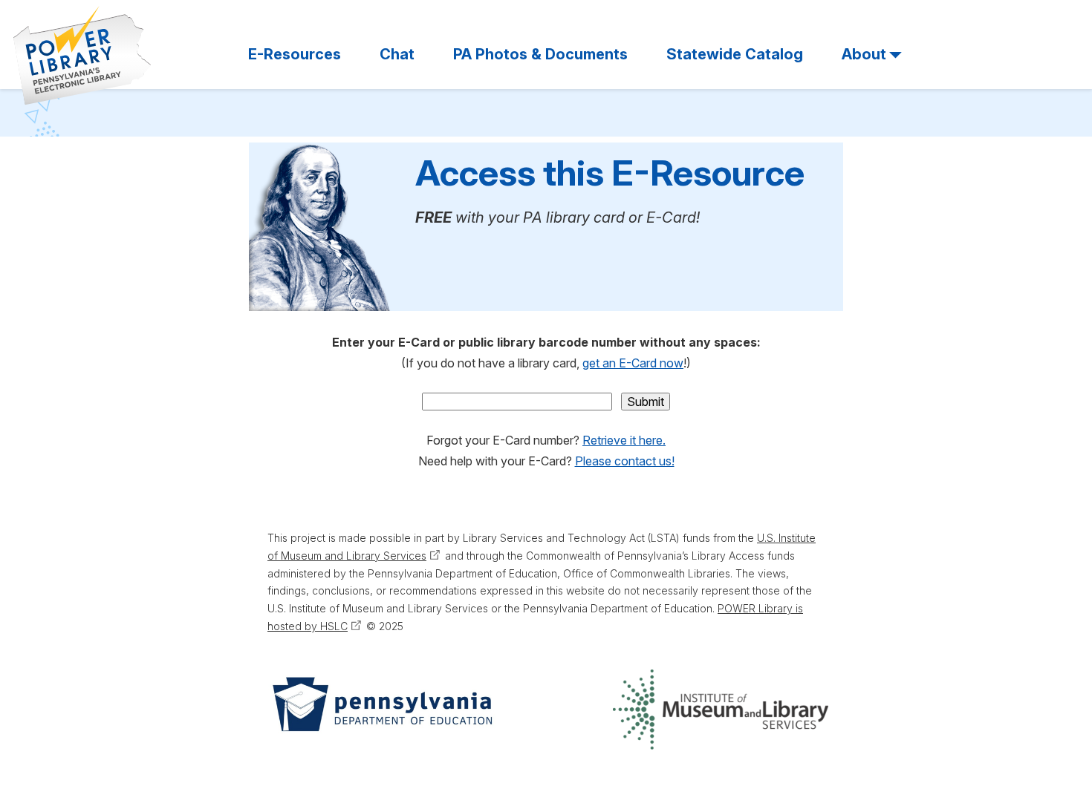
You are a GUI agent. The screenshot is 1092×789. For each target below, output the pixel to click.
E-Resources (294, 54)
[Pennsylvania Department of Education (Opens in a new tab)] (381, 709)
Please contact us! (625, 461)
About (864, 54)
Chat (397, 54)
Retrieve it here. (624, 440)
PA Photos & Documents (540, 54)
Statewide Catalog (734, 54)
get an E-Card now (632, 363)
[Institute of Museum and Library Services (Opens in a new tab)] (720, 709)
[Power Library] (82, 55)
